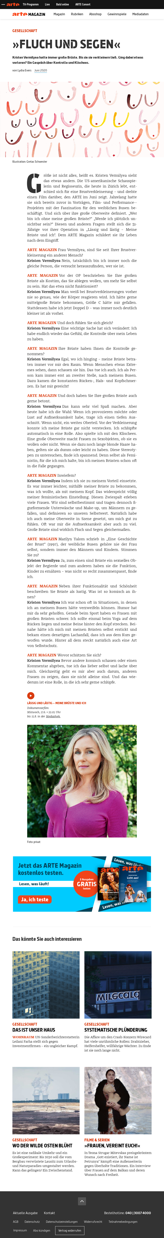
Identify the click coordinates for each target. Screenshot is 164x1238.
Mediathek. (53, 716)
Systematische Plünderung (115, 1030)
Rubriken (77, 14)
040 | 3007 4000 (138, 1213)
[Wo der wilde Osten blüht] (46, 1100)
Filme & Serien (97, 1140)
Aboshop (95, 14)
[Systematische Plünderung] (118, 985)
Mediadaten (140, 14)
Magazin (59, 14)
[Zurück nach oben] (82, 1201)
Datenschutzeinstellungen (62, 1222)
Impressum (20, 1230)
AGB (15, 1222)
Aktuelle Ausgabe (25, 1213)
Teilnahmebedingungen (123, 1222)
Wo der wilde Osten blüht (42, 1146)
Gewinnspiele (117, 14)
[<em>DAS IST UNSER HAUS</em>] (46, 985)
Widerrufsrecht (93, 1222)
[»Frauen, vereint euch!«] (118, 1100)
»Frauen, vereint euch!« (112, 1146)
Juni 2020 (40, 70)
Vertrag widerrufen (69, 1230)
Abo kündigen (41, 1230)
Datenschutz (32, 1222)
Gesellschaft (24, 30)
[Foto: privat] (82, 781)
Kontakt (49, 1213)
